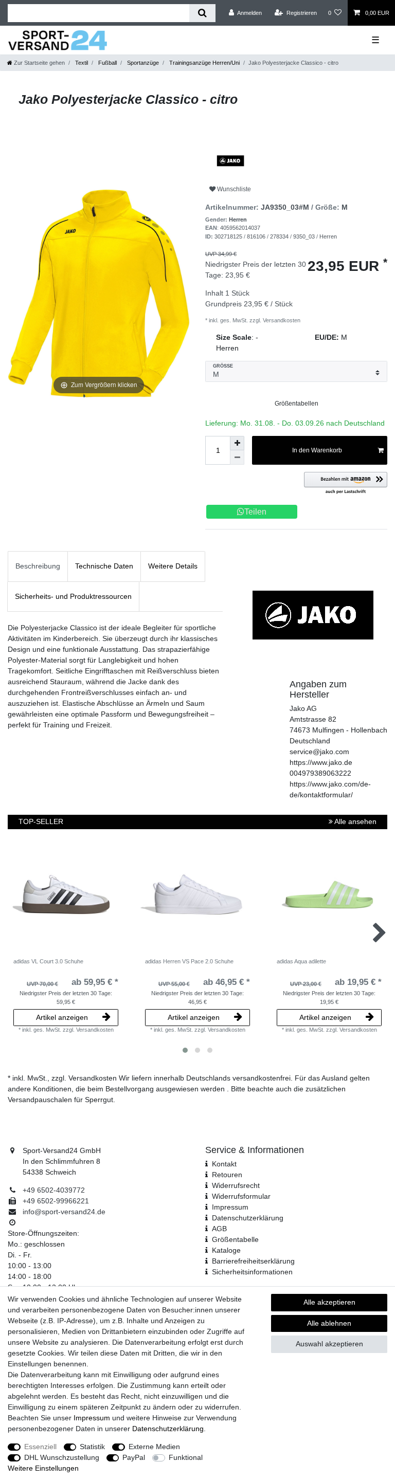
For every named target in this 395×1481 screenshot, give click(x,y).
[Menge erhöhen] (237, 443)
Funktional (186, 1457)
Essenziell (40, 1446)
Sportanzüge (142, 63)
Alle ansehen (354, 821)
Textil (81, 63)
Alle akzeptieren (329, 1302)
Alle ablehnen (329, 1323)
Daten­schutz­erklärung (247, 1218)
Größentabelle (235, 1239)
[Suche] (202, 13)
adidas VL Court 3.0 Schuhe (48, 961)
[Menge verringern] (237, 457)
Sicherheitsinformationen (252, 1272)
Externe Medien (154, 1446)
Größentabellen (296, 403)
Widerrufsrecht (236, 1185)
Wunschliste (233, 189)
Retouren (227, 1175)
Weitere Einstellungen (43, 1468)
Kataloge (226, 1250)
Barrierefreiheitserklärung (253, 1261)
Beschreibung (37, 566)
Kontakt (224, 1164)
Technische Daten (104, 566)
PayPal (133, 1457)
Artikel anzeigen (62, 1017)
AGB (219, 1228)
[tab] (38, 566)
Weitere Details (173, 566)
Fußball (107, 63)
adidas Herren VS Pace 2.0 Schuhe (189, 961)
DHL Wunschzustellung (61, 1457)
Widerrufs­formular (241, 1196)
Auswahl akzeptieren (329, 1344)
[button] (345, 483)
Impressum (230, 1207)
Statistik (92, 1446)
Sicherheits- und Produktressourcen (73, 596)
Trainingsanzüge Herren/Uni (204, 63)
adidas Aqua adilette (301, 961)
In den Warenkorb (317, 450)
